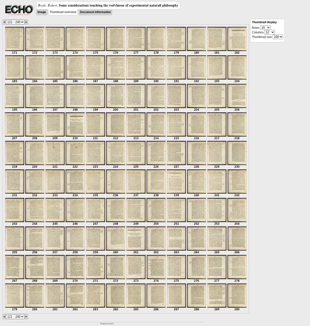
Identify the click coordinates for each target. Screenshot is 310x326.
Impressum (107, 323)
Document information (95, 12)
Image (42, 12)
